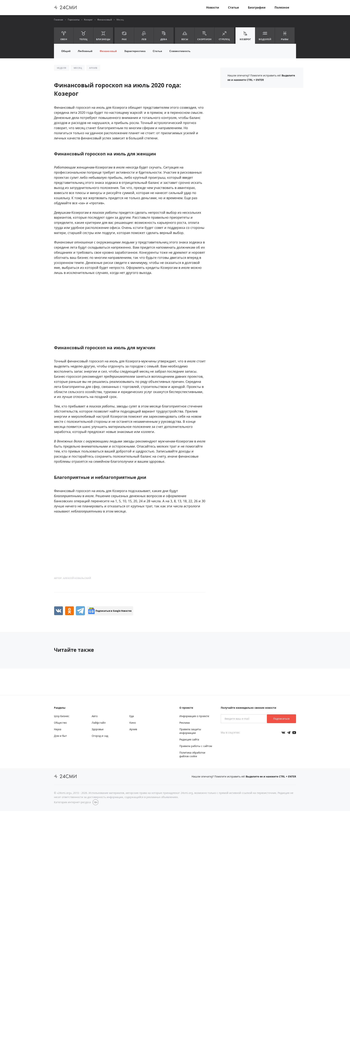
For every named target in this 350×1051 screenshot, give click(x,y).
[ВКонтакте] (58, 610)
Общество (60, 722)
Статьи (233, 7)
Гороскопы (73, 19)
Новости (212, 7)
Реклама (184, 722)
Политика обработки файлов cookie (192, 754)
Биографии (257, 7)
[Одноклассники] (69, 610)
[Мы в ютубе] (294, 732)
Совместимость (179, 51)
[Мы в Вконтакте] (283, 732)
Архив (133, 729)
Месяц (120, 19)
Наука (57, 729)
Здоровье (98, 729)
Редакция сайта (189, 739)
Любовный (85, 51)
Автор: (72, 578)
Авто (95, 716)
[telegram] (80, 610)
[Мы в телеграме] (289, 732)
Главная (58, 19)
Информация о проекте (194, 716)
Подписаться (281, 718)
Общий (66, 51)
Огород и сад (100, 736)
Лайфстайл (99, 722)
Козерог (88, 19)
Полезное (282, 7)
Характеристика (134, 51)
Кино (132, 722)
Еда (131, 716)
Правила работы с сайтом (195, 746)
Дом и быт (60, 736)
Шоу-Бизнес (61, 716)
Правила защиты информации (190, 731)
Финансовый (104, 19)
